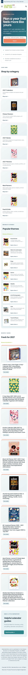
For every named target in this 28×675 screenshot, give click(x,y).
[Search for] (26, 7)
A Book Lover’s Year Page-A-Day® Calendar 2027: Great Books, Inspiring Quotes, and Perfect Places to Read (13, 367)
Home (4, 672)
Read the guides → (10, 632)
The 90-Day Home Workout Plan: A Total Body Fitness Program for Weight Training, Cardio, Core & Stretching (13, 496)
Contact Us (15, 672)
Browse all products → (6, 342)
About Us (9, 672)
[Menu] (2, 7)
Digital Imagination (21, 669)
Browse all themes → (8, 234)
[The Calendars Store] (10, 6)
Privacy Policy (22, 672)
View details (6, 372)
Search (15, 40)
